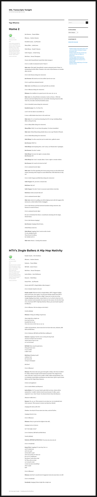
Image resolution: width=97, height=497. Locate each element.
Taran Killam (13, 278)
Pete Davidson (17, 274)
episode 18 (17, 43)
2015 (10, 41)
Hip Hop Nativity (13, 266)
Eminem (15, 264)
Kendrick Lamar (12, 47)
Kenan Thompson (16, 46)
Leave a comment (13, 56)
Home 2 (14, 29)
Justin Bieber (15, 269)
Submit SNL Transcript (73, 42)
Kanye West (11, 270)
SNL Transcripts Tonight (20, 10)
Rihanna (18, 50)
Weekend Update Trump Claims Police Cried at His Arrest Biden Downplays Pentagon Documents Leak (78, 50)
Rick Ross (14, 50)
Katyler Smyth (17, 271)
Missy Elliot (14, 48)
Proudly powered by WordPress (27, 491)
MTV (18, 273)
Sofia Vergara (13, 53)
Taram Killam (15, 54)
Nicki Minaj (11, 274)
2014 (10, 263)
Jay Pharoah (15, 44)
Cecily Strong (12, 43)
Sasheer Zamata (12, 51)
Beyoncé (11, 264)
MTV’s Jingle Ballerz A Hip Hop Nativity (35, 250)
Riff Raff (14, 275)
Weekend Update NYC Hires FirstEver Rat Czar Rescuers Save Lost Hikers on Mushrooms (77, 54)
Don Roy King (12, 37)
